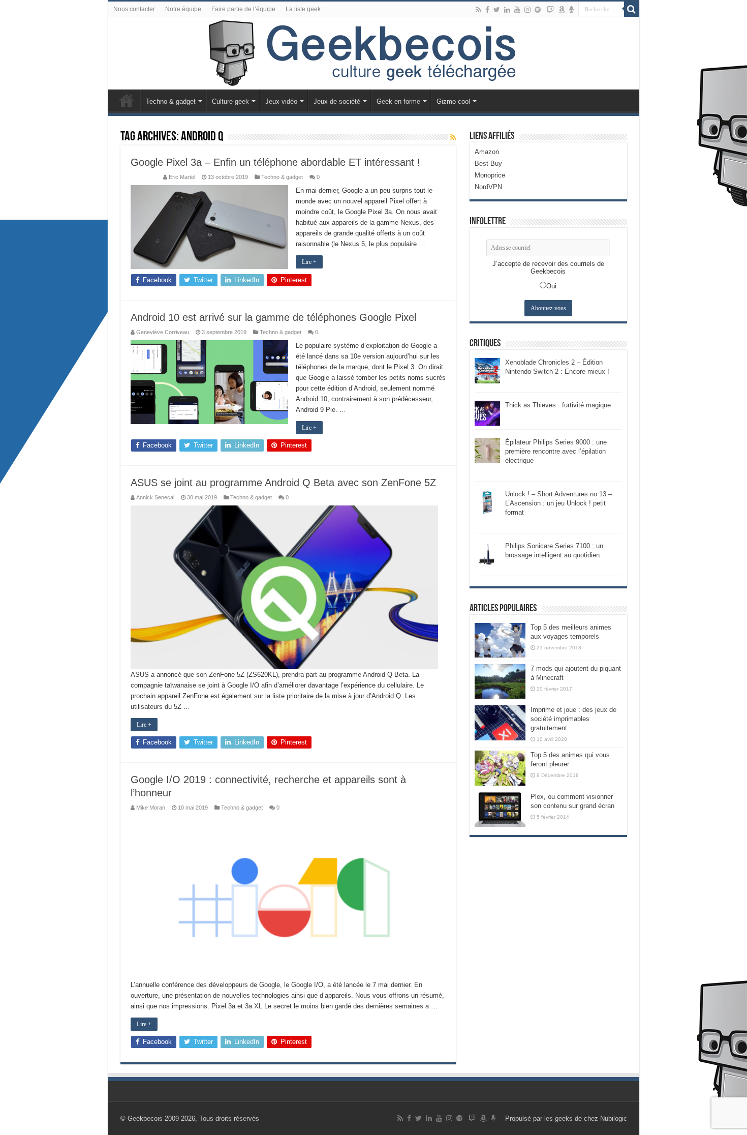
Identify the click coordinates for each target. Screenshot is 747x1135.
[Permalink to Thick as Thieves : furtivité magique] (487, 412)
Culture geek (230, 101)
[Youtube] (517, 10)
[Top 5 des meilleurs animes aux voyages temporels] (500, 640)
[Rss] (478, 10)
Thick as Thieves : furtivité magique (558, 405)
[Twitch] (550, 10)
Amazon (487, 152)
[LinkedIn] (507, 10)
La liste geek (303, 9)
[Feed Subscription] (453, 137)
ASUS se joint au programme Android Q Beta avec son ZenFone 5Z (283, 482)
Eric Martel (182, 177)
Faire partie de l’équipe (243, 9)
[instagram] (527, 10)
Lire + (309, 261)
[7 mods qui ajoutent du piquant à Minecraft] (500, 681)
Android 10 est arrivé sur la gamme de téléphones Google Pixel (273, 317)
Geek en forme (398, 101)
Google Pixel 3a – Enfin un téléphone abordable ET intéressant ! (275, 162)
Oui (551, 286)
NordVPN (488, 187)
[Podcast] (571, 10)
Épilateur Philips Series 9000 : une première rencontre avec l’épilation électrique (556, 451)
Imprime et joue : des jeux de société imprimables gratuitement (573, 719)
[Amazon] (561, 10)
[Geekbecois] (373, 53)
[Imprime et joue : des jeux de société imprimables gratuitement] (500, 722)
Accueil (126, 100)
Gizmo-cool (453, 101)
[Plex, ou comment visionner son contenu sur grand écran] (500, 809)
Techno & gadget (171, 101)
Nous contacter (134, 9)
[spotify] (538, 10)
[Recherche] (631, 9)
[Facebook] (487, 10)
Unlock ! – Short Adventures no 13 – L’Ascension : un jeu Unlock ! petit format (558, 503)
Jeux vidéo (281, 101)
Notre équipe (183, 9)
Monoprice (490, 175)
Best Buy (488, 163)
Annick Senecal (155, 497)
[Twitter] (496, 10)
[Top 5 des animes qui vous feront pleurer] (500, 768)
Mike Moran (150, 807)
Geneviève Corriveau (162, 332)
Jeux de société (337, 101)
